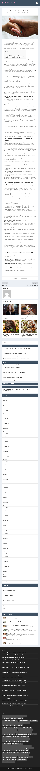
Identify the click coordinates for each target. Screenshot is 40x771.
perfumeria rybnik (15, 736)
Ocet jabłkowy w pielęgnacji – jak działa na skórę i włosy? (13, 369)
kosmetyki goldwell (18, 725)
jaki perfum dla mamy (7, 722)
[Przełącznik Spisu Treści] (24, 51)
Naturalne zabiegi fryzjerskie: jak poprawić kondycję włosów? (13, 670)
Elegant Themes (18, 768)
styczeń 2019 (5, 538)
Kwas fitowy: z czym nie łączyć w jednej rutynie (14, 621)
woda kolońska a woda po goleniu (22, 750)
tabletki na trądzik (27, 745)
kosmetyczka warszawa (7, 725)
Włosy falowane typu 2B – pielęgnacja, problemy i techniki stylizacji (14, 672)
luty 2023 (4, 469)
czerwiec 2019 (5, 525)
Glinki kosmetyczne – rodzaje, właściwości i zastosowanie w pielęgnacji (29, 335)
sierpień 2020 (5, 502)
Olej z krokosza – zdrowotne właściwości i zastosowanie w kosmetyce (14, 690)
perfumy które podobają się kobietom (21, 738)
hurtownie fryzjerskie (23, 720)
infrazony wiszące (33, 720)
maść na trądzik (14, 732)
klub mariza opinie (25, 722)
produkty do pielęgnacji (12, 177)
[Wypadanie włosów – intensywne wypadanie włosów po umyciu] (11, 309)
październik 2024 (6, 446)
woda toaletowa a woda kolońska (25, 757)
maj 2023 (4, 464)
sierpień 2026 (5, 397)
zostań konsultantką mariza (9, 761)
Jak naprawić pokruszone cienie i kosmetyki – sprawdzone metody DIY (15, 692)
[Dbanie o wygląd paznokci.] (20, 27)
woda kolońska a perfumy (8, 750)
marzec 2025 (5, 441)
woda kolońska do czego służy (23, 752)
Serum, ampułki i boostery (8, 598)
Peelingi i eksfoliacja (6, 592)
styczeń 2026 (5, 415)
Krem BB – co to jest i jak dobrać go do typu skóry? (12, 367)
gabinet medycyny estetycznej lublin (10, 720)
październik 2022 (6, 471)
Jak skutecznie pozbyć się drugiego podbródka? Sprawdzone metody (14, 700)
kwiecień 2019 (5, 530)
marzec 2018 (5, 556)
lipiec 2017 (5, 574)
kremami (32, 205)
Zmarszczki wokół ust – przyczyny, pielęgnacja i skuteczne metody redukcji (15, 667)
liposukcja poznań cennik (26, 727)
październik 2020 (6, 500)
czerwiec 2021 (5, 482)
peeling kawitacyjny (32, 734)
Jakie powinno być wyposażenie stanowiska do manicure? (16, 267)
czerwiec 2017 (5, 576)
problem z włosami (6, 741)
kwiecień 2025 (5, 438)
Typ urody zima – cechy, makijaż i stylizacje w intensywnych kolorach (14, 680)
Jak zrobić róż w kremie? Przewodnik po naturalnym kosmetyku (13, 662)
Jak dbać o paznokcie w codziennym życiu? (11, 52)
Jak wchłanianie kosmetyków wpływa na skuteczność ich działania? (14, 682)
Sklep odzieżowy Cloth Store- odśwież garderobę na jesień (13, 364)
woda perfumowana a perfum (23, 754)
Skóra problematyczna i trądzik (9, 603)
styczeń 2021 (5, 494)
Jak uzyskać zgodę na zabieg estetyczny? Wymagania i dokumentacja (16, 356)
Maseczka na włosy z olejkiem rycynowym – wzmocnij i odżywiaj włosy (16, 358)
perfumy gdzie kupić (25, 736)
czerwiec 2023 (5, 461)
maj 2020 (4, 510)
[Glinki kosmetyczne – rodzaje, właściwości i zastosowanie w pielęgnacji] (29, 326)
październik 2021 (6, 477)
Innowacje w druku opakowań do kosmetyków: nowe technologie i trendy (15, 705)
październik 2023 (6, 456)
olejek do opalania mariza (21, 734)
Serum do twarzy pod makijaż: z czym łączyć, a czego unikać (17, 616)
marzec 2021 (5, 489)
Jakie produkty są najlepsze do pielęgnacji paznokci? (13, 55)
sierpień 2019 (5, 520)
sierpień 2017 (5, 571)
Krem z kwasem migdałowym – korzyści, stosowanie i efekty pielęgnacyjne (16, 348)
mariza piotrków (6, 732)
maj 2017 (4, 579)
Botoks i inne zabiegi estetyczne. (11, 263)
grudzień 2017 (5, 561)
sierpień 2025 (5, 428)
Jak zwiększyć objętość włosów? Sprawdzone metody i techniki (14, 353)
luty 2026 (4, 413)
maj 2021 (4, 484)
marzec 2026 (5, 410)
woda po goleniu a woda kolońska (10, 757)
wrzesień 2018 (5, 548)
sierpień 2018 (5, 551)
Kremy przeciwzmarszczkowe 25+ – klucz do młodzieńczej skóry (13, 657)
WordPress (30, 768)
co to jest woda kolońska (8, 716)
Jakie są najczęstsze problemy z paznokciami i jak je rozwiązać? (15, 56)
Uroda (25, 12)
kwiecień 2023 (5, 466)
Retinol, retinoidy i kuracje (8, 595)
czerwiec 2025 (5, 433)
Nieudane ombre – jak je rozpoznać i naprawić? (11, 350)
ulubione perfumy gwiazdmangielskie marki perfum (13, 748)
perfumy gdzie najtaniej (7, 738)
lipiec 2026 (5, 400)
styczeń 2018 (5, 558)
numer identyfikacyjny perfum (9, 734)
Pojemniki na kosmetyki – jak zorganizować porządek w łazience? (18, 641)
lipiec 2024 (5, 448)
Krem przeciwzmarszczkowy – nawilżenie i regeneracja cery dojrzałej (14, 675)
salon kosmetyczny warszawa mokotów (20, 741)
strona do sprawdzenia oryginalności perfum (12, 745)
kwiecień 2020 (5, 512)
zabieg (21, 174)
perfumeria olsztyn (7, 736)
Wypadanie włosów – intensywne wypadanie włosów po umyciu (9, 316)
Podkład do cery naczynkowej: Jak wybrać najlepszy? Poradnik (13, 659)
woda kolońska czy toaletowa (9, 752)
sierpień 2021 (5, 479)
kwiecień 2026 (5, 408)
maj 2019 (4, 528)
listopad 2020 (5, 497)
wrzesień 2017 (5, 568)
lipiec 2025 (5, 431)
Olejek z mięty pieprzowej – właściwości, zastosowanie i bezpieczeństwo (15, 652)
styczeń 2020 (5, 517)
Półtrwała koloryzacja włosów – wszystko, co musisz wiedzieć (13, 677)
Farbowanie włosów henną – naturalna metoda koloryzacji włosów (14, 703)
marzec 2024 (5, 451)
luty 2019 (4, 535)
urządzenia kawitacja (29, 748)
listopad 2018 (5, 543)
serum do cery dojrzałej (17, 743)
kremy (35, 70)
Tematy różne (5, 605)
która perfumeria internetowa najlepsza (11, 727)
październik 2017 (6, 566)
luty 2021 (4, 492)
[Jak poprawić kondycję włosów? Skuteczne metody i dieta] (11, 326)
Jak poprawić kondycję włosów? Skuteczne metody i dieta (11, 335)
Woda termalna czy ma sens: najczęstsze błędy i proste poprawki (18, 629)
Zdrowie (4, 610)
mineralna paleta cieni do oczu (25, 732)
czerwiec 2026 (5, 403)
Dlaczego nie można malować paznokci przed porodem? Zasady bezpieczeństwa (16, 664)
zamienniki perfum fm (21, 759)
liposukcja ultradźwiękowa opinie (25, 729)
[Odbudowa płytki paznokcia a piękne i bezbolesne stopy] (29, 309)
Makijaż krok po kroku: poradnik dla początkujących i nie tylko (13, 685)
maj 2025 (4, 436)
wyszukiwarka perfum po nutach (9, 759)
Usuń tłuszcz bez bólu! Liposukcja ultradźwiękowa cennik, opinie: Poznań (16, 380)
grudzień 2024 (5, 443)
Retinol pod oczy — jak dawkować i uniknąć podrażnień (16, 633)
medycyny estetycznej (12, 215)
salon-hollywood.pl (15, 12)
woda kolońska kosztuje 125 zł (9, 754)
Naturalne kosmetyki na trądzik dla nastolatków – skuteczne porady (14, 687)
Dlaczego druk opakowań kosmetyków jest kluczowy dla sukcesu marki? (15, 695)
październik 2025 (6, 423)
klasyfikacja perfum (17, 722)
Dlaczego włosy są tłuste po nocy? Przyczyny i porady (12, 377)
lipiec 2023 (5, 459)
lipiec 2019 (5, 523)
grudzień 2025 (5, 418)
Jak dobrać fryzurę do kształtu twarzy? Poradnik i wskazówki (14, 372)
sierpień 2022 (5, 474)
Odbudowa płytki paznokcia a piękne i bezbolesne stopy (28, 316)
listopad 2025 (5, 420)
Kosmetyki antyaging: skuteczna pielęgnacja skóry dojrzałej (13, 698)
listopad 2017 (5, 563)
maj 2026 (4, 405)
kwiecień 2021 (5, 487)
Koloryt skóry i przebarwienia (8, 587)
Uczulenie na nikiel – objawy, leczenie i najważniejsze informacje (18, 637)
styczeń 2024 (5, 454)
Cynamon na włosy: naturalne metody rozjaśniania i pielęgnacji (13, 654)
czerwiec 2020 (5, 507)
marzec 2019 (5, 533)
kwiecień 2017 (5, 581)
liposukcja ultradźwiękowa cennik (10, 729)
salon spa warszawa (7, 743)
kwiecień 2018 (5, 553)
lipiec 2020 (5, 505)
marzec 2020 (5, 515)
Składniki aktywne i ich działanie (9, 600)
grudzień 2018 (5, 540)
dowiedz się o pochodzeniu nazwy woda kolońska (13, 718)
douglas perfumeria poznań (20, 716)
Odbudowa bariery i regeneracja (9, 590)
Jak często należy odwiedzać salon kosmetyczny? (12, 57)
